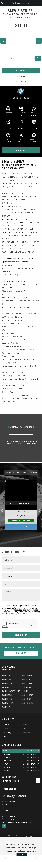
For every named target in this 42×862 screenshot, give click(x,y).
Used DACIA (7, 679)
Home (6, 725)
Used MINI (25, 691)
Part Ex (26, 729)
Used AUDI (6, 675)
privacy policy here (18, 614)
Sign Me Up (21, 653)
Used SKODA (26, 699)
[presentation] (2, 510)
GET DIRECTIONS (10, 777)
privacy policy (30, 836)
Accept (21, 854)
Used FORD (25, 679)
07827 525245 (10, 819)
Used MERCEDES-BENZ (11, 691)
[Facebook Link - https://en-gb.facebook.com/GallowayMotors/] (4, 826)
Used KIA (5, 687)
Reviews (26, 733)
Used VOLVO (7, 707)
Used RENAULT (8, 699)
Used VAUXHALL (8, 703)
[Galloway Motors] (21, 3)
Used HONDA (7, 683)
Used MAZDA (26, 687)
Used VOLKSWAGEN (29, 703)
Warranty (7, 733)
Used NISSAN (7, 695)
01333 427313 (10, 816)
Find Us (7, 736)
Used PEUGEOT (27, 695)
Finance (7, 729)
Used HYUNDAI (27, 683)
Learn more (31, 851)
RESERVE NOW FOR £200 (22, 520)
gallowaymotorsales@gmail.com (18, 822)
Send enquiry (21, 635)
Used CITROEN (27, 675)
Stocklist (26, 725)
